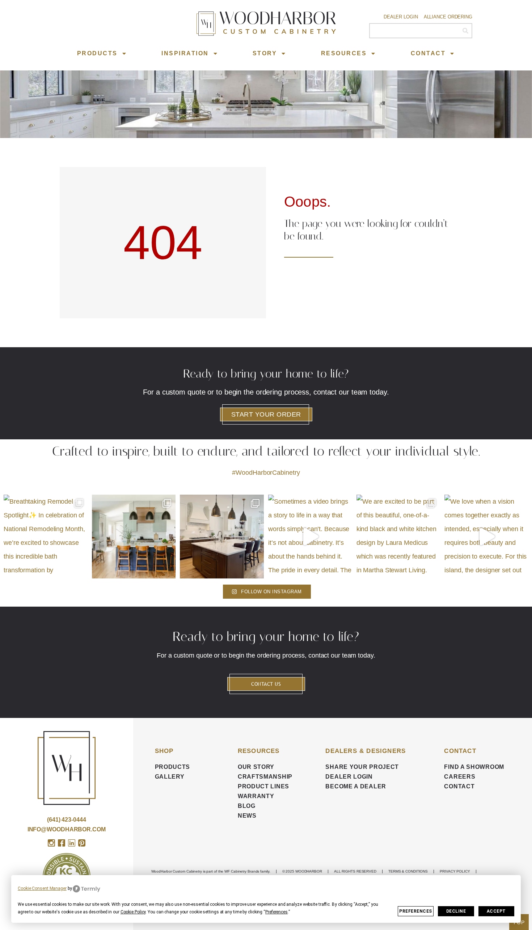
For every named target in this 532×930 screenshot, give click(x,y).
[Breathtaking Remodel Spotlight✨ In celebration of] (46, 536)
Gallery (170, 777)
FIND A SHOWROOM (474, 767)
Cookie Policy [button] (133, 911)
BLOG (247, 806)
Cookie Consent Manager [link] (42, 888)
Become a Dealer (355, 786)
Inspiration (185, 53)
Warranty (256, 796)
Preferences (415, 911)
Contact (428, 53)
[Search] (465, 31)
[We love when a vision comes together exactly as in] (486, 536)
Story (265, 53)
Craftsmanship (265, 777)
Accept (496, 911)
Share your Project (362, 767)
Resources (344, 53)
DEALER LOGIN (348, 777)
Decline (456, 911)
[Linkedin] (71, 843)
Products (97, 53)
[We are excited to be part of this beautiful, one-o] (398, 536)
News (247, 816)
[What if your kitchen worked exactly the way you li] (222, 536)
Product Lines (263, 786)
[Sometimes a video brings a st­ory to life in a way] (310, 536)
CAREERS (459, 777)
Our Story (256, 767)
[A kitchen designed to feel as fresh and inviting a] (134, 536)
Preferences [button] (276, 911)
